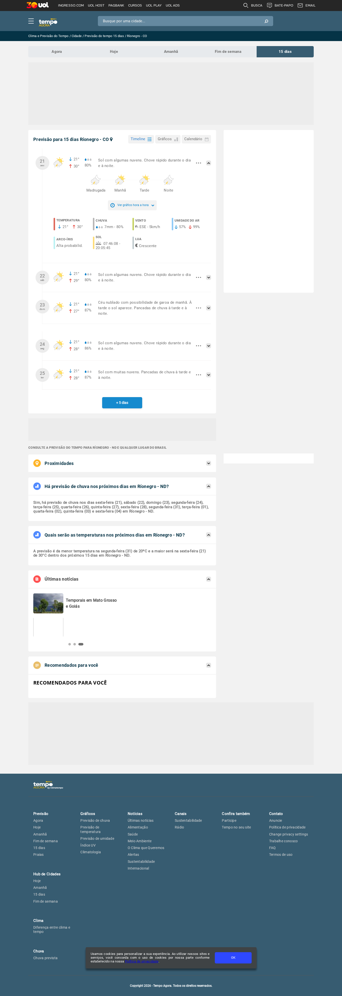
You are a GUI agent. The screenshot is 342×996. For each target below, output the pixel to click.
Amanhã (171, 51)
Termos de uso (281, 855)
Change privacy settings (288, 834)
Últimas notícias (141, 820)
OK (233, 957)
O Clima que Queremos (146, 848)
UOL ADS (173, 5)
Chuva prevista (45, 958)
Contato (276, 813)
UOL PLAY (154, 5)
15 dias (285, 51)
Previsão (40, 813)
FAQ (272, 848)
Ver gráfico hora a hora (133, 205)
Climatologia (90, 852)
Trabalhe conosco (283, 841)
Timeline (138, 139)
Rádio (179, 827)
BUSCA (256, 5)
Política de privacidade (141, 961)
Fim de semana (228, 51)
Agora (57, 51)
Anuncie (275, 820)
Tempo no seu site (236, 827)
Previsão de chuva (95, 820)
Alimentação (138, 827)
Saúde (133, 834)
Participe (229, 820)
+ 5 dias (122, 403)
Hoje (114, 51)
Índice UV (88, 845)
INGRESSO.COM (71, 5)
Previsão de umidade (97, 839)
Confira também (236, 813)
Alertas (133, 855)
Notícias (135, 813)
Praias (38, 855)
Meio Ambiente (140, 841)
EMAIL (310, 5)
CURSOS (135, 5)
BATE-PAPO (284, 5)
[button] (69, 644)
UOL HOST (96, 5)
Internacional (138, 868)
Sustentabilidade (141, 862)
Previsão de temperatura (90, 829)
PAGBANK (116, 5)
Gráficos (165, 139)
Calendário (193, 139)
